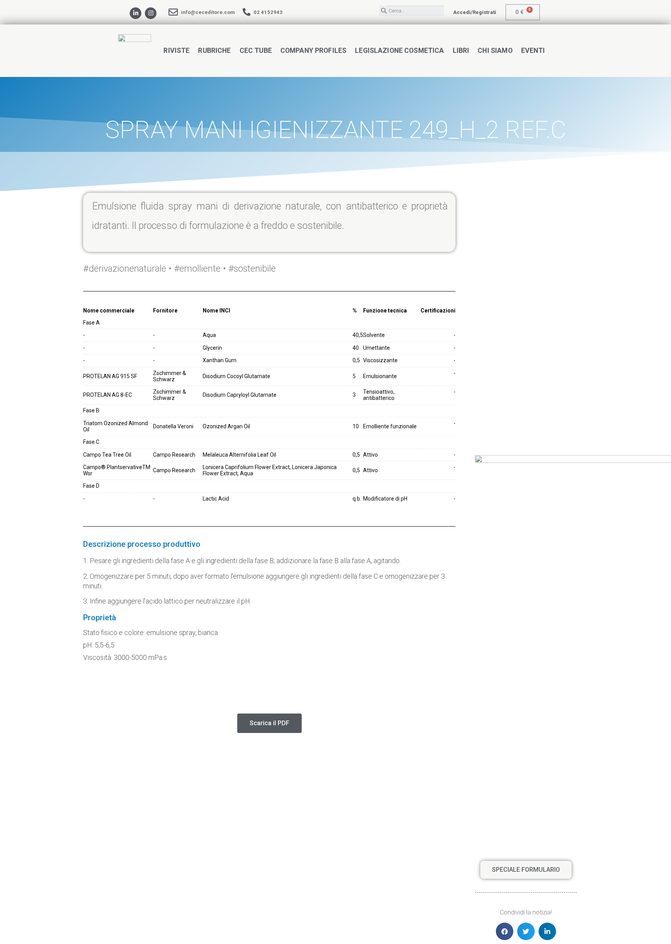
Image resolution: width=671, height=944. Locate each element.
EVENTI (533, 50)
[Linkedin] (135, 13)
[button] (474, 12)
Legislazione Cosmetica (399, 50)
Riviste (176, 50)
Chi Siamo (495, 50)
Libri (461, 50)
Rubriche (214, 50)
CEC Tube (256, 50)
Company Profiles (313, 50)
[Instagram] (150, 13)
